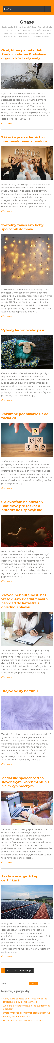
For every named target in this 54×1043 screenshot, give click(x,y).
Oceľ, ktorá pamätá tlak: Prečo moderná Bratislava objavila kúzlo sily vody (23, 54)
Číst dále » (6, 123)
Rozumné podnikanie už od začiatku (23, 1020)
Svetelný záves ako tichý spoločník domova (22, 227)
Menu (7, 9)
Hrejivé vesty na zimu (19, 691)
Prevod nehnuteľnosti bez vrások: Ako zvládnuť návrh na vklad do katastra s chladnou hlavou (24, 601)
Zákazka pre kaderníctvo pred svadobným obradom (24, 139)
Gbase (27, 22)
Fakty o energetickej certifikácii (19, 878)
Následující (26, 970)
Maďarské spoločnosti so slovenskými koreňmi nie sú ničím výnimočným (25, 782)
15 (16, 970)
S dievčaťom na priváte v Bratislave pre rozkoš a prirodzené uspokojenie (22, 506)
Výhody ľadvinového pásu (23, 330)
